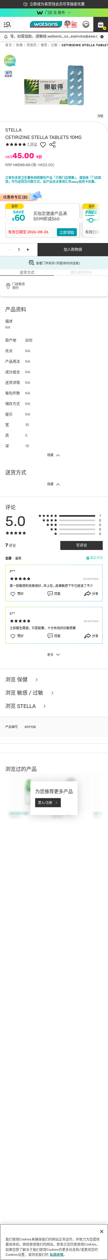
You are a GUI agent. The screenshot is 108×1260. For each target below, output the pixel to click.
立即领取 (67, 232)
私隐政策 (56, 1255)
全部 (8, 558)
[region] (54, 1242)
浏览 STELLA (21, 706)
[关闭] (101, 1231)
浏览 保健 (17, 679)
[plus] (28, 249)
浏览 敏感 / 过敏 (25, 693)
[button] (100, 24)
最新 (18, 558)
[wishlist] (43, 144)
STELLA (13, 130)
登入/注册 (45, 802)
